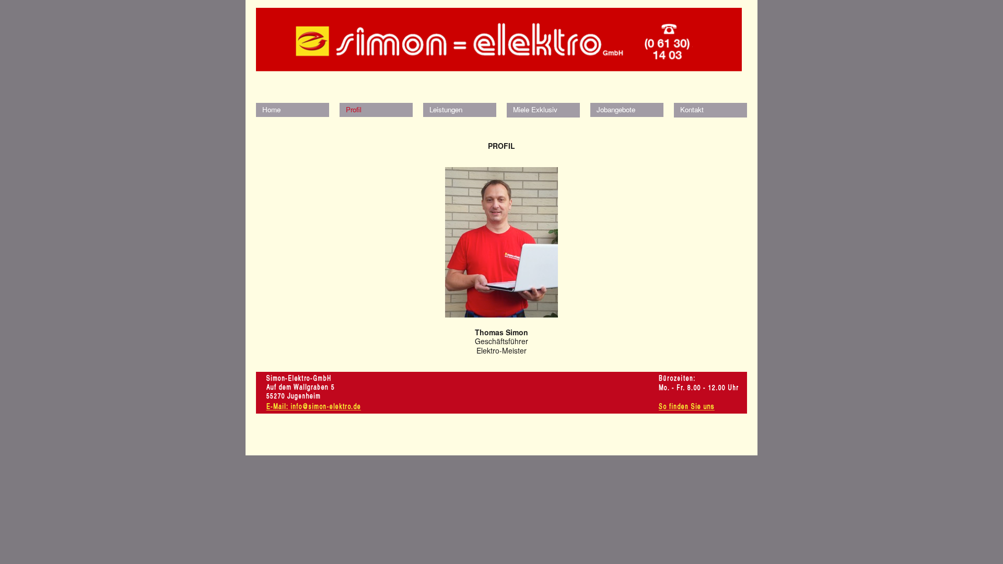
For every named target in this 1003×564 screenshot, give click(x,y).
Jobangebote (616, 109)
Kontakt (692, 109)
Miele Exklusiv (535, 109)
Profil (353, 109)
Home (271, 109)
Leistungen (445, 109)
